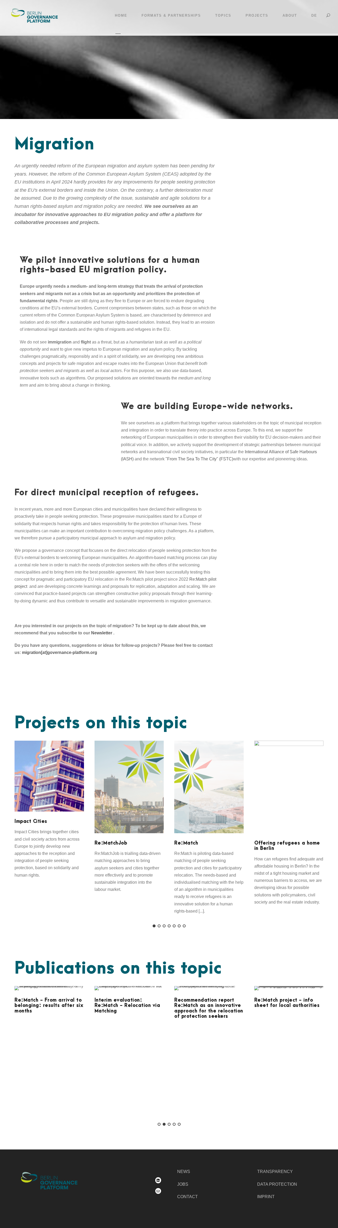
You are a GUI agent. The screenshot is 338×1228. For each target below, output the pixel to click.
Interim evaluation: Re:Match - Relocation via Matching (127, 1006)
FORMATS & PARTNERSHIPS (171, 15)
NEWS (183, 1171)
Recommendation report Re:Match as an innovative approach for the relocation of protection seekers (208, 1008)
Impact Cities (31, 821)
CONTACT (187, 1196)
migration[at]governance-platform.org (59, 652)
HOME (121, 15)
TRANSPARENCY (275, 1171)
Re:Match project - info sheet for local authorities (287, 1003)
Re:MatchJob (111, 843)
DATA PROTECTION (277, 1184)
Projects (257, 15)
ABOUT (290, 15)
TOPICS (223, 15)
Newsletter (101, 633)
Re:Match (186, 843)
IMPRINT (266, 1196)
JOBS (182, 1184)
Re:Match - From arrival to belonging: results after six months (49, 1006)
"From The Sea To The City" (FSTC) (199, 459)
